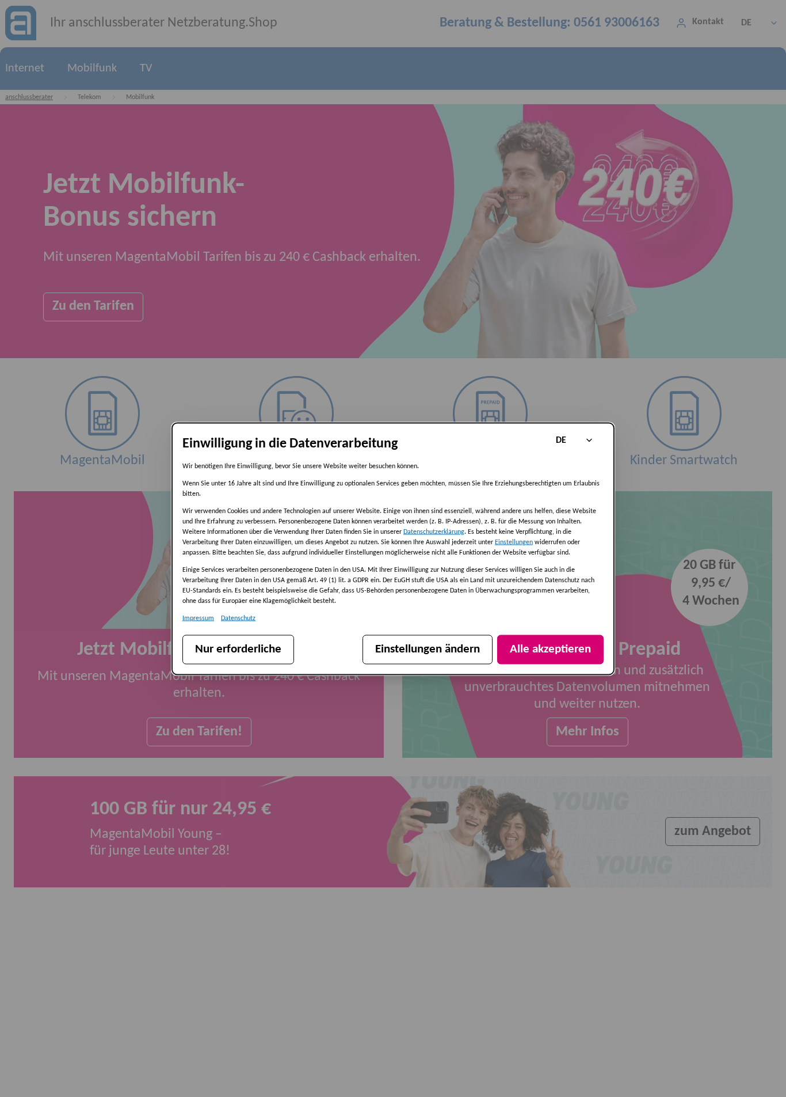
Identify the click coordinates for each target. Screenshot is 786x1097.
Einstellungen (514, 541)
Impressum (198, 617)
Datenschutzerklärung (433, 531)
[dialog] (393, 548)
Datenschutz (238, 617)
